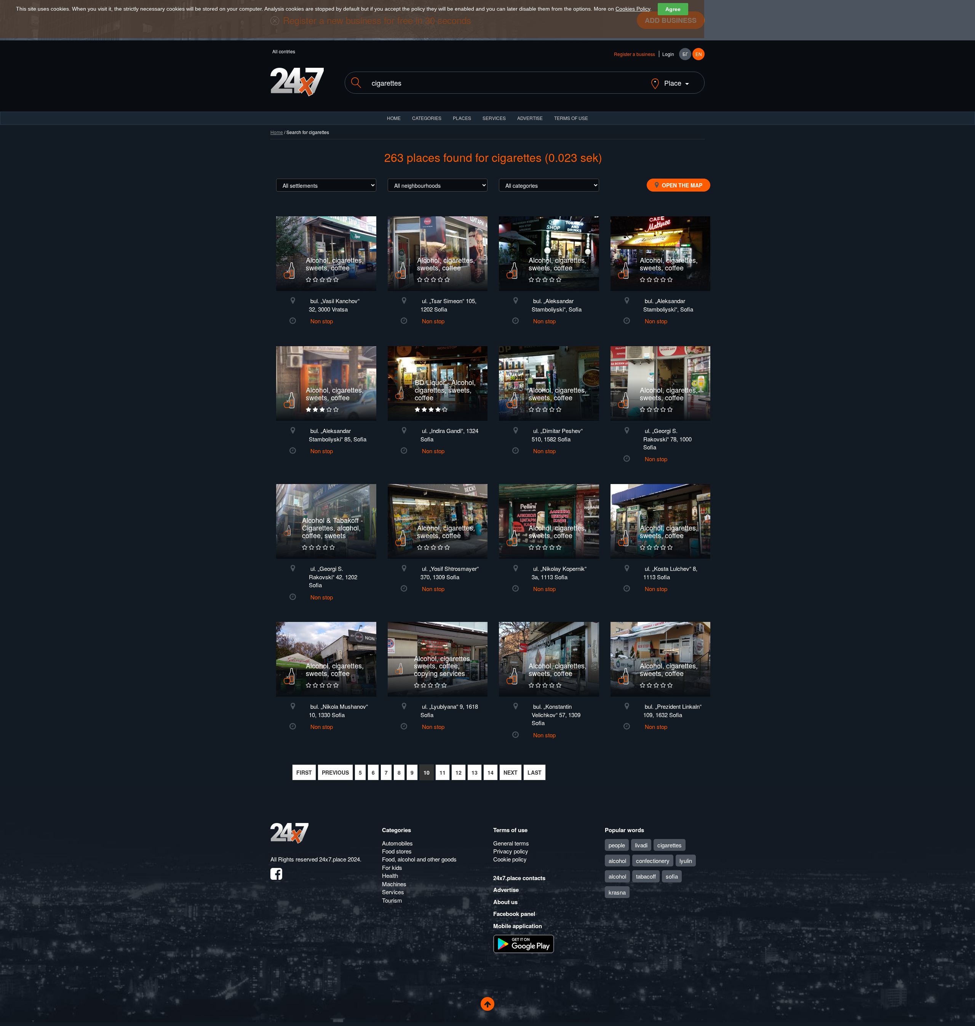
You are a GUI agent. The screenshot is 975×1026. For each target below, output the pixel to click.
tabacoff (646, 876)
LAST (534, 772)
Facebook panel (514, 913)
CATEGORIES (426, 118)
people (617, 845)
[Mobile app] (523, 943)
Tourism (392, 900)
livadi (641, 845)
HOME (394, 118)
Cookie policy (510, 859)
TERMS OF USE (571, 118)
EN (698, 54)
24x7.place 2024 (339, 859)
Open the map (681, 185)
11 (443, 772)
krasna (617, 892)
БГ (685, 54)
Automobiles (397, 843)
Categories (396, 830)
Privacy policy (510, 851)
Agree (673, 9)
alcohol (617, 861)
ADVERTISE (530, 118)
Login (668, 54)
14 (491, 772)
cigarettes (669, 845)
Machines (394, 884)
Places (462, 118)
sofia (672, 876)
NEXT (510, 772)
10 (427, 772)
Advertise (506, 889)
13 (475, 772)
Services (494, 118)
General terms (511, 843)
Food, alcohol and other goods (419, 859)
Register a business (634, 54)
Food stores (397, 851)
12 (459, 772)
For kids (392, 867)
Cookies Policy (632, 9)
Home (276, 132)
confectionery (653, 861)
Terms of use (510, 830)
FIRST (304, 772)
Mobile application (517, 926)
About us (505, 902)
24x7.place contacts (519, 878)
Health (390, 875)
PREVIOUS (335, 772)
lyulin (685, 861)
